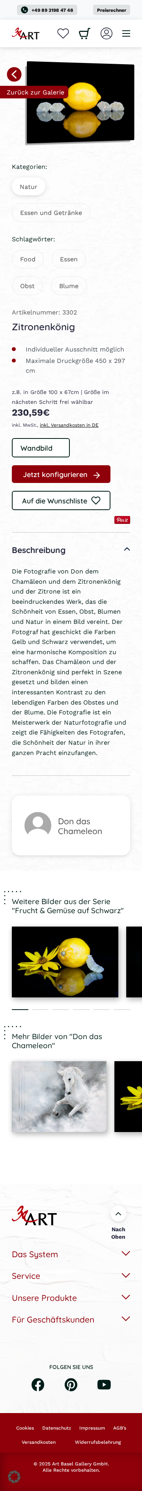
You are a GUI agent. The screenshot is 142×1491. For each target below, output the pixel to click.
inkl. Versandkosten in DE (69, 425)
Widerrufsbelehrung (98, 1442)
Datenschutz (56, 1428)
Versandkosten (39, 1442)
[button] (14, 1477)
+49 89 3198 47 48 (52, 10)
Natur (28, 186)
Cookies (25, 1428)
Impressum (92, 1428)
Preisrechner (111, 10)
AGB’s (119, 1428)
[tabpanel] (65, 962)
